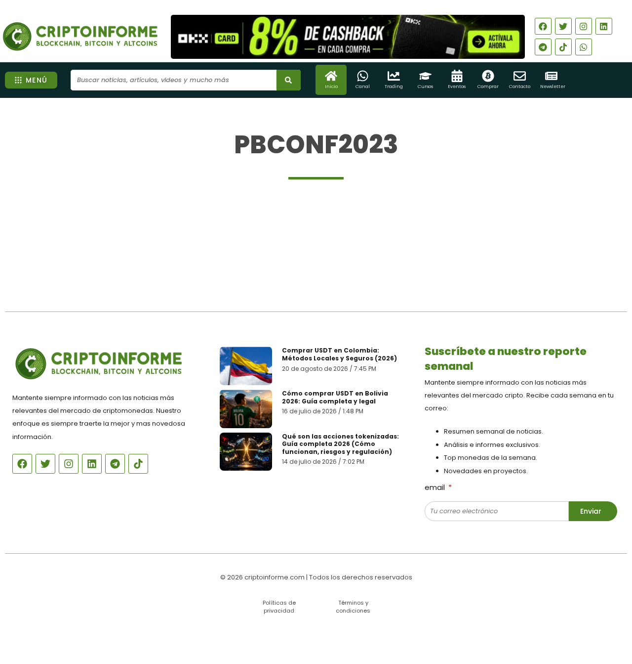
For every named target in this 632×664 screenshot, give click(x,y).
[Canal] (362, 76)
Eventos (457, 86)
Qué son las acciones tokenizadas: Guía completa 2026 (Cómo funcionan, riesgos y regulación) (340, 444)
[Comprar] (488, 76)
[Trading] (394, 76)
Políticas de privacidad (279, 606)
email (436, 487)
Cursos (425, 86)
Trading (394, 86)
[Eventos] (457, 76)
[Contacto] (520, 76)
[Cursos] (425, 76)
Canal (363, 86)
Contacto (519, 86)
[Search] (288, 80)
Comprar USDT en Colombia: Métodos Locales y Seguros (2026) (339, 354)
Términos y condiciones (353, 606)
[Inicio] (331, 76)
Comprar (488, 86)
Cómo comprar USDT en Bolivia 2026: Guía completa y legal (335, 397)
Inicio (331, 86)
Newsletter (552, 86)
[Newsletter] (551, 76)
